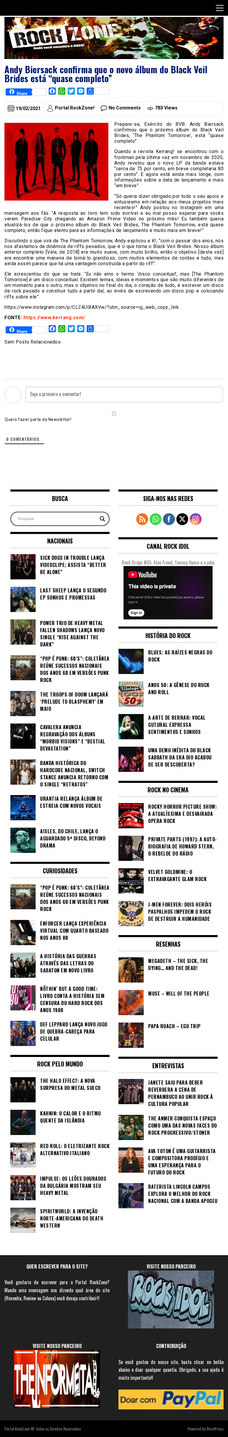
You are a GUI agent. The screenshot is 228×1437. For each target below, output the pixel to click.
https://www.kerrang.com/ (54, 317)
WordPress (215, 1428)
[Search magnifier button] (102, 519)
